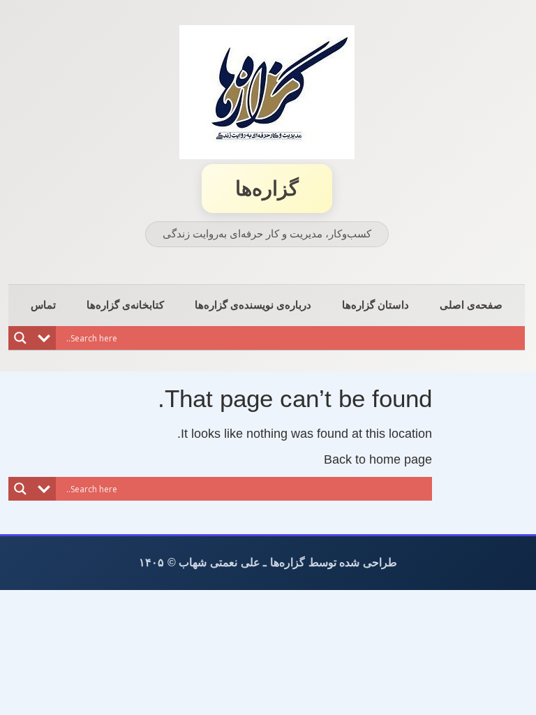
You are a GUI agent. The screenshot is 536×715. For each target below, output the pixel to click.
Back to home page (378, 459)
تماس (43, 305)
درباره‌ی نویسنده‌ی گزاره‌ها (253, 305)
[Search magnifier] (20, 338)
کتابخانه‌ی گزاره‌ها (125, 305)
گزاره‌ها (267, 188)
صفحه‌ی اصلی (471, 305)
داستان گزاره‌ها (375, 305)
